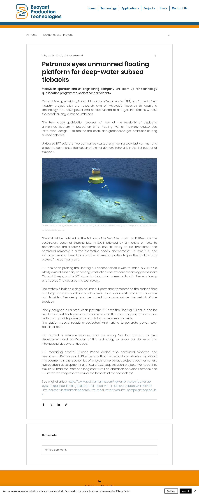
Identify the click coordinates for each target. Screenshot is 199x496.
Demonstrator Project (58, 35)
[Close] (195, 491)
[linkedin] (99, 481)
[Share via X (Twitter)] (51, 404)
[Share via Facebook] (43, 404)
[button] (130, 8)
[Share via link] (66, 404)
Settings (171, 491)
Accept (185, 491)
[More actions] (155, 55)
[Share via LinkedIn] (58, 404)
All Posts (31, 35)
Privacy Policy (123, 491)
